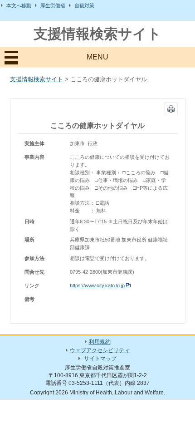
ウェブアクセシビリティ (100, 350)
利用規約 (100, 341)
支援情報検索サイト (97, 34)
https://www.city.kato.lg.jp (98, 285)
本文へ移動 (18, 5)
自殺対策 (84, 5)
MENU (97, 57)
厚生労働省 (52, 5)
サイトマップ (100, 358)
